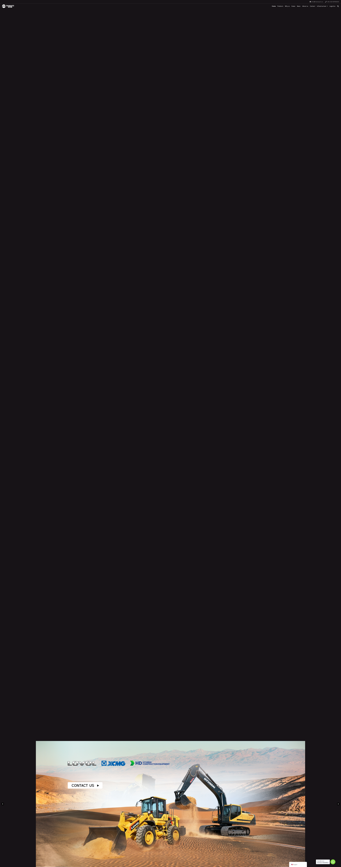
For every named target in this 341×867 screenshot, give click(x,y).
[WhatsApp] (17, 6)
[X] (20, 6)
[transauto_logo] (8, 6)
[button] (338, 6)
